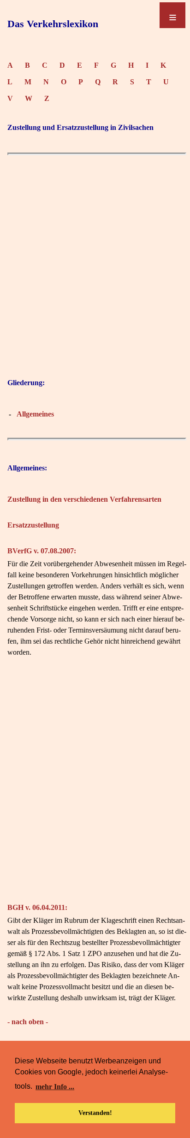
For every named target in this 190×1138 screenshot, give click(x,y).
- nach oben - (27, 1022)
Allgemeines (35, 414)
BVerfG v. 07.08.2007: (41, 551)
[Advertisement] (95, 276)
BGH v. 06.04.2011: (37, 907)
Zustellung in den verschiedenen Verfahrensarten (84, 499)
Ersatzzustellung (33, 525)
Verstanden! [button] (95, 1112)
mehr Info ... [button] (55, 1087)
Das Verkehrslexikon (52, 23)
